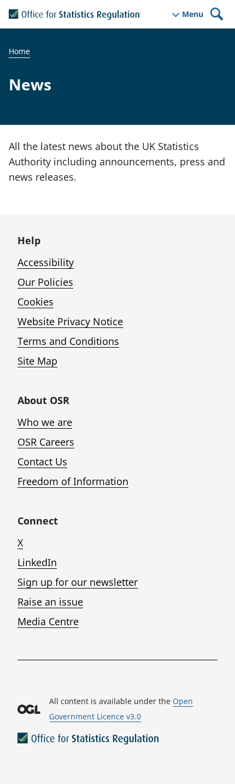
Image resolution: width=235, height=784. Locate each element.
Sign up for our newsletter (77, 582)
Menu (192, 14)
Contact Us (42, 461)
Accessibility (45, 262)
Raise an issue (50, 601)
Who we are (44, 422)
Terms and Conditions (68, 341)
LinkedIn (37, 562)
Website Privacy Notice (70, 321)
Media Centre (48, 621)
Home (19, 51)
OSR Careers (45, 441)
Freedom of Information (72, 481)
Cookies (35, 301)
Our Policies (45, 282)
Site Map (37, 360)
